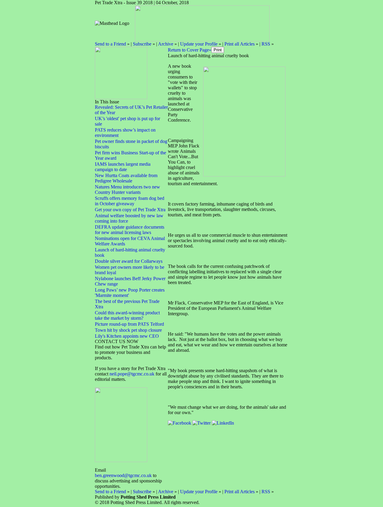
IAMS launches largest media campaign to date (123, 167)
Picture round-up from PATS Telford (129, 324)
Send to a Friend (110, 43)
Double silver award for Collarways (128, 261)
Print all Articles (239, 43)
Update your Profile (199, 43)
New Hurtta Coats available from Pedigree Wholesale (126, 178)
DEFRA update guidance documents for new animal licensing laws (129, 229)
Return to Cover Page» (189, 49)
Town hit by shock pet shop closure (128, 330)
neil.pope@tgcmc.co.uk (133, 373)
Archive (165, 43)
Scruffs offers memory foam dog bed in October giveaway (129, 201)
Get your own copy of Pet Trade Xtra (130, 209)
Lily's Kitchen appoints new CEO (127, 336)
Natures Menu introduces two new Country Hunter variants (127, 189)
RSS (266, 43)
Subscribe (142, 43)
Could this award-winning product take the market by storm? (127, 315)
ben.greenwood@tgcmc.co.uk (123, 475)
